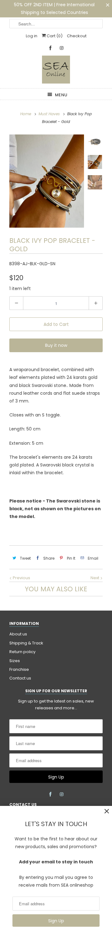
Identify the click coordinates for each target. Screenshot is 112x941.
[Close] (107, 811)
